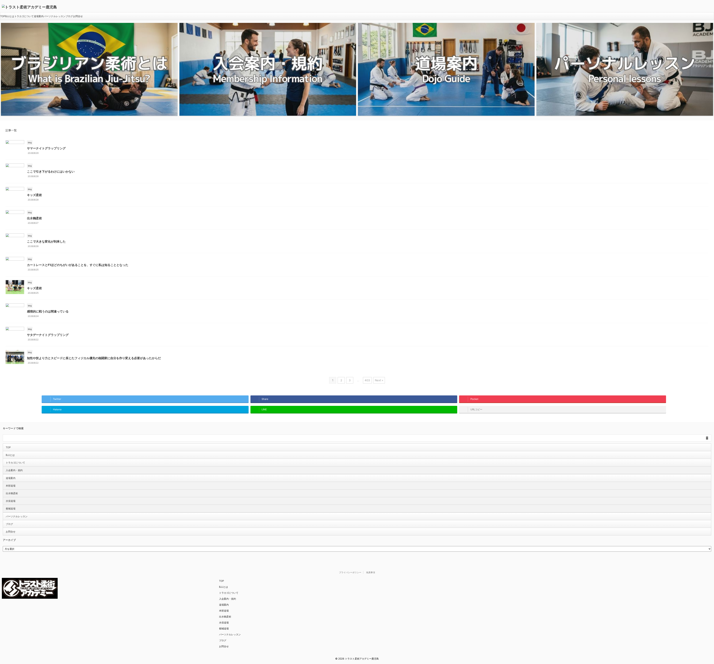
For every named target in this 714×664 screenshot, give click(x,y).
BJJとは (9, 16)
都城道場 (10, 508)
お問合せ (78, 16)
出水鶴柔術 (34, 218)
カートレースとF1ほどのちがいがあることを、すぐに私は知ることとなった (77, 265)
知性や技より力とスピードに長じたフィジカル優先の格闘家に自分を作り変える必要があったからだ (94, 358)
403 (367, 380)
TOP (2, 16)
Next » (379, 380)
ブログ (69, 16)
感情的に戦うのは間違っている (48, 311)
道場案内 (39, 16)
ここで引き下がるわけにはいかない (51, 171)
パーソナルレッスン (54, 16)
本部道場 (10, 485)
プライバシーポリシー (350, 572)
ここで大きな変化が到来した (46, 241)
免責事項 (370, 572)
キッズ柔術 (34, 195)
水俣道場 (10, 500)
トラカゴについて (24, 16)
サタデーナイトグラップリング (48, 335)
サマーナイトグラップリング (46, 148)
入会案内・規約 (14, 470)
